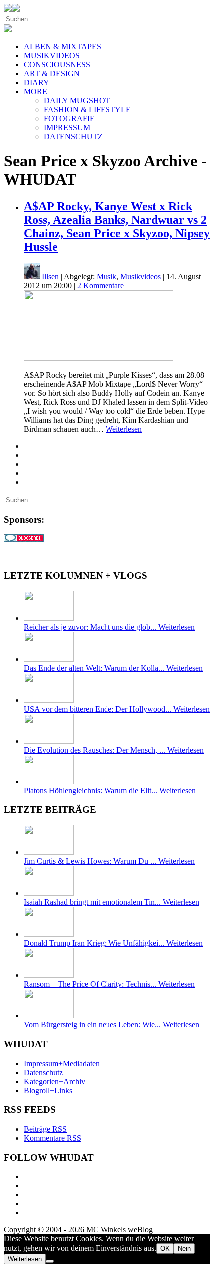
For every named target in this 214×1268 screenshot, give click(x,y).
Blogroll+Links (48, 1090)
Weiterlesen (124, 429)
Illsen (50, 276)
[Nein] (50, 1261)
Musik (106, 276)
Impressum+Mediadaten (62, 1063)
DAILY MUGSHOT (77, 100)
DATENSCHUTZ (73, 136)
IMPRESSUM (67, 127)
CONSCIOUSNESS (57, 64)
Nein (184, 1248)
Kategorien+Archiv (54, 1081)
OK (165, 1248)
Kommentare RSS (52, 1138)
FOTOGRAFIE (69, 118)
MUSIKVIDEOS (52, 55)
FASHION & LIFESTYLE (87, 109)
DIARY (36, 82)
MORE (35, 91)
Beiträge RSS (45, 1129)
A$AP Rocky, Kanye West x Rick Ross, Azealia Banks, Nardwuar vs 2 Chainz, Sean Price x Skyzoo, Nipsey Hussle (117, 226)
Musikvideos (140, 276)
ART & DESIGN (52, 73)
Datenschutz (43, 1072)
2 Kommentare (100, 285)
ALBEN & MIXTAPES (62, 46)
